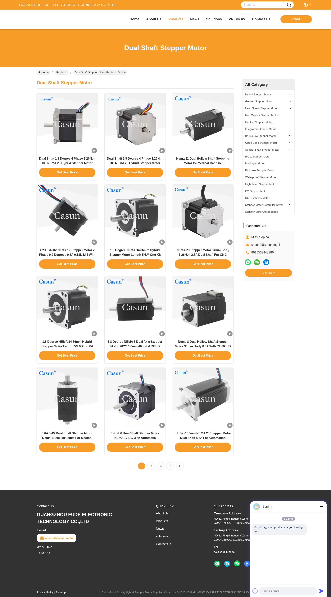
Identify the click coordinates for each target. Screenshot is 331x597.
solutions (214, 19)
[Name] (289, 4)
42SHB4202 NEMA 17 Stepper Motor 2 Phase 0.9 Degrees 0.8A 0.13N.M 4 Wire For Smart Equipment (67, 254)
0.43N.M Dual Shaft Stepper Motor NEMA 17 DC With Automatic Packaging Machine (135, 438)
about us (153, 19)
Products (61, 72)
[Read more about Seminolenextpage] (170, 466)
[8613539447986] (217, 563)
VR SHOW (237, 19)
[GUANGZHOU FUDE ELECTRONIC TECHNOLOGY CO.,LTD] (40, 19)
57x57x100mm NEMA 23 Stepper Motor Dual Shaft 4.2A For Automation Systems (203, 438)
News (160, 528)
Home (134, 19)
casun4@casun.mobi (265, 244)
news (194, 19)
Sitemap (61, 592)
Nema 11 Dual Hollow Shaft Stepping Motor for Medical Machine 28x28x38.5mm (202, 163)
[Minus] (321, 506)
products (175, 19)
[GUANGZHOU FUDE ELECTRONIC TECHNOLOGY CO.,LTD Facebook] (247, 563)
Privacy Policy (45, 592)
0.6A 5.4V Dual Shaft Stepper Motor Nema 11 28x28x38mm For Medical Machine (67, 438)
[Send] (321, 591)
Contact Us (163, 544)
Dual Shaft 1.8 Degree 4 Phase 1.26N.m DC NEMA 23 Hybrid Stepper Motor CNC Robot (67, 163)
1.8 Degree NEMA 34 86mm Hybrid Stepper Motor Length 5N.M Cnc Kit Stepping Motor (135, 254)
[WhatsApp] (247, 262)
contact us (261, 19)
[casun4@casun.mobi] (266, 262)
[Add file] (255, 591)
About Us (162, 513)
